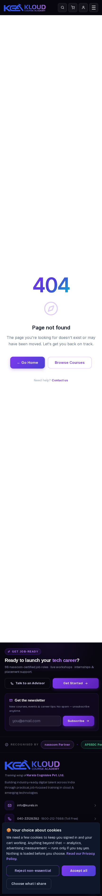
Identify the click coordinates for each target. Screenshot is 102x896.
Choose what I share (28, 884)
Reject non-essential (33, 871)
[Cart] (72, 7)
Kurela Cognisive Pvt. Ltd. (45, 775)
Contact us (60, 380)
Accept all (78, 871)
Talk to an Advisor (30, 683)
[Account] (83, 7)
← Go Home (27, 362)
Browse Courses (70, 362)
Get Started (73, 683)
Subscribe (76, 721)
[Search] (62, 7)
